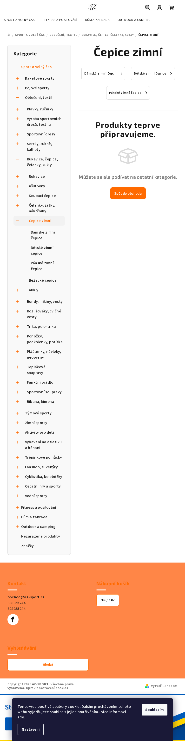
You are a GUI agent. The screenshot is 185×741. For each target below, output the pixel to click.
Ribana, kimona (40, 401)
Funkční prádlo (40, 382)
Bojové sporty (37, 88)
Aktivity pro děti (39, 432)
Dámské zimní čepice (43, 235)
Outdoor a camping (38, 526)
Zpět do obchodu (128, 193)
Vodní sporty (36, 496)
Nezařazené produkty (40, 536)
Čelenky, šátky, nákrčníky (42, 208)
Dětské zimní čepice (42, 250)
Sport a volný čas (36, 67)
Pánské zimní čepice (42, 266)
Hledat (48, 664)
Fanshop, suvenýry (41, 467)
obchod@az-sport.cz (26, 597)
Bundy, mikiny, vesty (45, 301)
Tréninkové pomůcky (43, 457)
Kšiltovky (37, 186)
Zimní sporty (36, 422)
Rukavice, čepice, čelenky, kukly (42, 162)
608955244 (16, 603)
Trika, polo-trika (41, 326)
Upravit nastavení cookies (47, 688)
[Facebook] (13, 619)
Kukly (34, 290)
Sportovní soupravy (44, 392)
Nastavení (31, 729)
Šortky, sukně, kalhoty (39, 146)
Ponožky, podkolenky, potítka (45, 339)
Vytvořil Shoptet (164, 686)
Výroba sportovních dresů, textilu (44, 121)
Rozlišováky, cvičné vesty (44, 314)
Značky (27, 546)
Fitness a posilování (38, 507)
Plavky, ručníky (40, 109)
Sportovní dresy (41, 134)
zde (21, 717)
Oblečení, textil (39, 97)
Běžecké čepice (43, 280)
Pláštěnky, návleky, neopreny (44, 354)
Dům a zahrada (34, 517)
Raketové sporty (40, 78)
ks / (107, 600)
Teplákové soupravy (36, 369)
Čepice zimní (40, 220)
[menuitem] (19, 19)
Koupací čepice (42, 195)
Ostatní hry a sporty (43, 486)
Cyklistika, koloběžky (43, 476)
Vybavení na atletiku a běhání (43, 444)
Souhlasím (154, 709)
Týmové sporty (38, 413)
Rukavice (37, 176)
